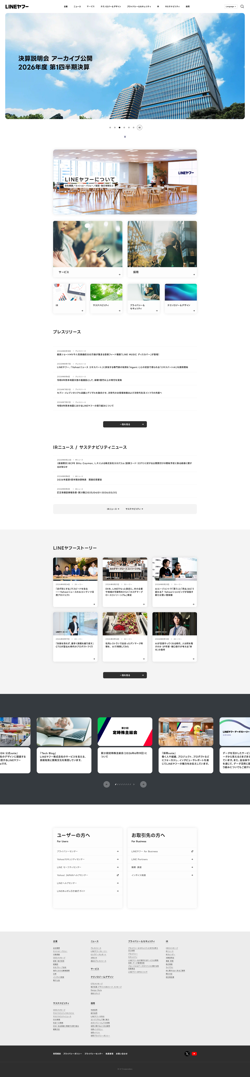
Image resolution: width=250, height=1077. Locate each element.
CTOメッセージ (97, 983)
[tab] (110, 127)
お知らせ (94, 958)
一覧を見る (125, 424)
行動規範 (56, 954)
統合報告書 (170, 977)
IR (158, 6)
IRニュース (112, 509)
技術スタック (95, 993)
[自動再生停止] (139, 127)
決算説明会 (170, 958)
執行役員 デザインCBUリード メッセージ (106, 987)
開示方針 (169, 974)
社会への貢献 (58, 1023)
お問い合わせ (122, 1053)
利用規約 (57, 1053)
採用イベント (95, 1032)
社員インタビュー (97, 1029)
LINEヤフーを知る (98, 1016)
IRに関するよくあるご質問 (175, 970)
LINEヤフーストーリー (99, 951)
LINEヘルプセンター (67, 883)
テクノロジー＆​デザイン (111, 6)
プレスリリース (96, 948)
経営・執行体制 (58, 961)
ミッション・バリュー (60, 951)
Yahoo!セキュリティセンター (71, 859)
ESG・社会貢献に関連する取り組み (66, 1026)
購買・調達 (137, 867)
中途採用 (94, 1010)
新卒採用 (94, 1013)
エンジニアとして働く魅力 (100, 1019)
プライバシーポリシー (72, 1053)
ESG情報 (56, 1019)
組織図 (55, 964)
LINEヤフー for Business (145, 851)
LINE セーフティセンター (69, 867)
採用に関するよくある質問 (100, 1026)
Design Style (96, 990)
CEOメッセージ (59, 958)
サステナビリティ (172, 6)
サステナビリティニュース (62, 1016)
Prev (106, 784)
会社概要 (56, 948)
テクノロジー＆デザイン (102, 977)
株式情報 (169, 964)
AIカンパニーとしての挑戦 (100, 1023)
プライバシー (133, 954)
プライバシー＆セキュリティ (141, 941)
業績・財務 (170, 961)
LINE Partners (140, 859)
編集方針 (56, 1029)
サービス (91, 6)
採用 (188, 6)
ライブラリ (169, 967)
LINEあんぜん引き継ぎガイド (71, 891)
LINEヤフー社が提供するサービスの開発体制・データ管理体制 (143, 961)
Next (143, 784)
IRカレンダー (170, 954)
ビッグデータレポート (99, 954)
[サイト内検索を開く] (241, 6)
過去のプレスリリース (98, 961)
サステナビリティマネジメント (63, 1013)
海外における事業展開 (61, 970)
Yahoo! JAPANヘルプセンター (72, 875)
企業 (66, 6)
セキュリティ (132, 957)
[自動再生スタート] (133, 784)
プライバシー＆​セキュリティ (139, 6)
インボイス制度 (139, 875)
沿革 (55, 974)
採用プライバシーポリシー (100, 1035)
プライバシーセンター (67, 851)
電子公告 (56, 980)
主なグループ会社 (59, 967)
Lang (230, 6)
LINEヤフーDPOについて (138, 972)
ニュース (77, 6)
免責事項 (109, 1053)
